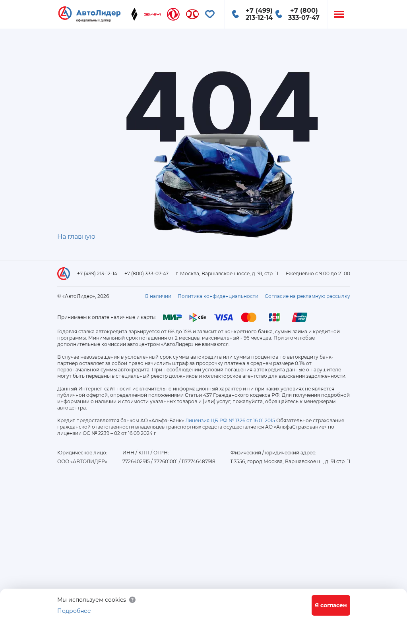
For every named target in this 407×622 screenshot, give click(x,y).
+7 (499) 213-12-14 (97, 273)
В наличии (158, 296)
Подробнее (74, 610)
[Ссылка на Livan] (134, 14)
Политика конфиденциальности (218, 296)
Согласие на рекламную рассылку (307, 296)
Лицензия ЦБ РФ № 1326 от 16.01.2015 (230, 420)
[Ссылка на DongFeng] (173, 14)
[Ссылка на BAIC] (192, 14)
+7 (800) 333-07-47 (146, 273)
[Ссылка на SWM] (152, 14)
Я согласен (331, 605)
